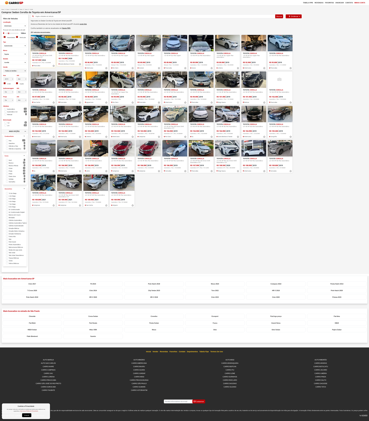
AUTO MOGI (230, 360)
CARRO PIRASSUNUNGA (139, 380)
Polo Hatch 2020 (337, 290)
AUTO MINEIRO (139, 360)
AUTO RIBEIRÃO (321, 360)
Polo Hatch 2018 (154, 284)
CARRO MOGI (139, 377)
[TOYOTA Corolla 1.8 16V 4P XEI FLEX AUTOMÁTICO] (280, 80)
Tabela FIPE (66, 28)
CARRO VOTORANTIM (139, 390)
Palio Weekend (32, 336)
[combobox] (15, 26)
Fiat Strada (93, 323)
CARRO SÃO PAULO (139, 383)
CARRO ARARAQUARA (229, 363)
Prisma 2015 (336, 297)
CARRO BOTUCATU (320, 366)
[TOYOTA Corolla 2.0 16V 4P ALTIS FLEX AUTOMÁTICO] (122, 148)
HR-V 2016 (276, 290)
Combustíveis (9, 136)
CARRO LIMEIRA (321, 373)
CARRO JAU (48, 373)
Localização (7, 22)
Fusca (215, 323)
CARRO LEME (230, 373)
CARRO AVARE (48, 366)
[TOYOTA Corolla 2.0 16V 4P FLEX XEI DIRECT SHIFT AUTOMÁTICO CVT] (43, 43)
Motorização (7, 120)
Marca (5, 50)
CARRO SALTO (320, 380)
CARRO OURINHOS (230, 377)
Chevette (32, 316)
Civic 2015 (215, 297)
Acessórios (8, 189)
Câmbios (6, 106)
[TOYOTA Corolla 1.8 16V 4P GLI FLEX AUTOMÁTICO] (95, 43)
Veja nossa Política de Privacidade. (29, 411)
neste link (83, 24)
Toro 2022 (215, 290)
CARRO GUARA (139, 370)
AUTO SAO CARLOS (48, 363)
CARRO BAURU (139, 366)
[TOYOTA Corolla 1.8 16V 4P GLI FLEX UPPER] (122, 43)
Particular (23, 37)
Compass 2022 (276, 284)
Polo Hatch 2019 (32, 297)
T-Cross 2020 (32, 290)
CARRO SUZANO (230, 387)
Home (2, 9)
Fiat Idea (337, 316)
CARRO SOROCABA (48, 387)
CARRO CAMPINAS (48, 370)
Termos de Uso (216, 352)
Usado (22, 84)
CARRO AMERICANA (139, 363)
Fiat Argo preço (276, 316)
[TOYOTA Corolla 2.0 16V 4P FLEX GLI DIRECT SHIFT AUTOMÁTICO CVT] (227, 148)
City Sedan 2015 (154, 290)
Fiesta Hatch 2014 (336, 284)
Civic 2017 (32, 284)
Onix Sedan (276, 330)
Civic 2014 (93, 290)
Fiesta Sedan (154, 323)
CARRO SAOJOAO (230, 383)
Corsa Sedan (93, 316)
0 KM (9, 84)
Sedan (21, 9)
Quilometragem (8, 88)
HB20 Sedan (32, 330)
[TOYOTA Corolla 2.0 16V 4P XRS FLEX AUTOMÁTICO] (148, 114)
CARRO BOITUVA (230, 366)
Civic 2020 (276, 297)
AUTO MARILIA (48, 360)
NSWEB (364, 415)
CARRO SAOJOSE (320, 383)
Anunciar (339, 3)
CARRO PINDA (320, 377)
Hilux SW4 (93, 330)
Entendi (26, 415)
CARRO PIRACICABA (48, 380)
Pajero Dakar (337, 330)
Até (17, 75)
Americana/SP (14, 9)
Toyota (26, 9)
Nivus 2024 (215, 284)
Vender (155, 352)
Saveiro (93, 336)
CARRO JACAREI (320, 370)
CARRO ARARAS (320, 363)
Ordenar (294, 16)
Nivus (154, 330)
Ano (4, 75)
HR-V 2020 (93, 297)
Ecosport (215, 316)
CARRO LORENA (48, 377)
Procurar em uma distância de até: (14, 30)
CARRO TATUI (320, 387)
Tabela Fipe (308, 3)
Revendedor (11, 37)
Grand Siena (275, 323)
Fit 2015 (93, 284)
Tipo (4, 42)
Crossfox (154, 316)
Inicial (148, 352)
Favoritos (329, 3)
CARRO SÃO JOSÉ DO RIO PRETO (48, 383)
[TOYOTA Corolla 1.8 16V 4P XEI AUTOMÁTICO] (95, 148)
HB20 (337, 323)
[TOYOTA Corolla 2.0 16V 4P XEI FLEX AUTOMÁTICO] (69, 43)
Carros (7, 9)
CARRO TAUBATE (48, 390)
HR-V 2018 (154, 297)
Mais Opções (14, 131)
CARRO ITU (230, 370)
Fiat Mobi (32, 323)
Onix (215, 330)
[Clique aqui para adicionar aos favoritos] (53, 66)
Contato (349, 3)
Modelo (5, 59)
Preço (5, 97)
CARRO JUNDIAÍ (139, 373)
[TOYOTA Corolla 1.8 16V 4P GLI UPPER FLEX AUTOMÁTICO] (227, 43)
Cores (6, 156)
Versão (5, 67)
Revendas (319, 3)
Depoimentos (192, 352)
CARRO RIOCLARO (230, 380)
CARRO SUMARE (139, 387)
